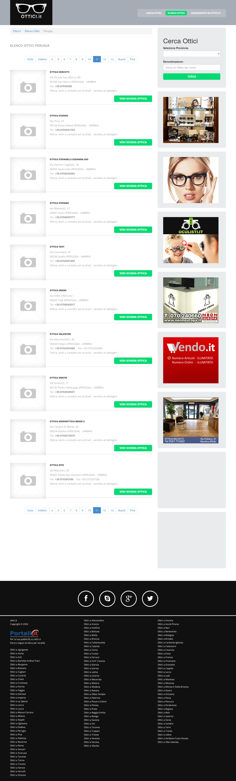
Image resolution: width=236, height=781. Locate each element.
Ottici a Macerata (93, 679)
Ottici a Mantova (166, 679)
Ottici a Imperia (18, 697)
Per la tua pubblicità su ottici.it (25, 639)
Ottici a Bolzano (18, 668)
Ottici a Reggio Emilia (94, 712)
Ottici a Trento (165, 731)
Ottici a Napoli (17, 719)
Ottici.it (17, 31)
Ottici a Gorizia (91, 664)
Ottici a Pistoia (91, 705)
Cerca (192, 76)
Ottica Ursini (58, 290)
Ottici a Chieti (17, 679)
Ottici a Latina (91, 672)
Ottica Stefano (59, 203)
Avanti (121, 59)
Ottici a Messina (166, 683)
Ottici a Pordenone (167, 705)
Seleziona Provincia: (176, 48)
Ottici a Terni (164, 727)
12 (104, 59)
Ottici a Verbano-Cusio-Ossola (173, 738)
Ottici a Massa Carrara (21, 712)
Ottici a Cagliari (18, 671)
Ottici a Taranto (18, 756)
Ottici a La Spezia (19, 701)
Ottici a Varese (17, 767)
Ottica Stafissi (59, 115)
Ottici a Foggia (17, 690)
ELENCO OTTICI (176, 13)
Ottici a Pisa (16, 734)
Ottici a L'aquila (165, 668)
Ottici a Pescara (166, 701)
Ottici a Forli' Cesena (94, 661)
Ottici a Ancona (165, 620)
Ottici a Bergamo (18, 664)
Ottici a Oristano (166, 694)
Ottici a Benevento (167, 631)
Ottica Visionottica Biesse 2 (67, 421)
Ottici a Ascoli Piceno (168, 624)
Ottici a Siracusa (18, 752)
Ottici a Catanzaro (167, 646)
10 (89, 59)
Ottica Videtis (58, 377)
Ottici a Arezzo (91, 624)
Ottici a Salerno (165, 716)
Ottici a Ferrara (91, 657)
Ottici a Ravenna (18, 741)
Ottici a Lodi (164, 675)
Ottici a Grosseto (166, 664)
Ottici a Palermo (92, 697)
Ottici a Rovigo (91, 716)
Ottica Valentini (60, 334)
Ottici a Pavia (164, 697)
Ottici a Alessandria (94, 620)
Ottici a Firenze (165, 657)
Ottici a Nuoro (165, 690)
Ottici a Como (91, 649)
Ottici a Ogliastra (18, 723)
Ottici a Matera (91, 683)
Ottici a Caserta (18, 675)
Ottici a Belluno (91, 631)
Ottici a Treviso (17, 764)
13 (112, 59)
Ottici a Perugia (18, 730)
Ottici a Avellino (92, 627)
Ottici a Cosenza (166, 649)
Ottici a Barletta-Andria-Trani (25, 660)
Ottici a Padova (17, 727)
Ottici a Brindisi (165, 638)
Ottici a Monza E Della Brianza (173, 686)
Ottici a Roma (17, 745)
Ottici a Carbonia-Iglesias (170, 642)
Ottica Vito (57, 465)
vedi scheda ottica (133, 98)
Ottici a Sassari (17, 749)
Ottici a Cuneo (91, 653)
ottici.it (13, 620)
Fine (132, 59)
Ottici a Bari (164, 627)
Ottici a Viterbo (91, 745)
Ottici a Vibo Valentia (168, 742)
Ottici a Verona (91, 742)
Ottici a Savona (91, 719)
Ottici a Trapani (92, 731)
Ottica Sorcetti (59, 72)
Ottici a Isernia (91, 668)
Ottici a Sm (89, 723)
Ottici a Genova (18, 693)
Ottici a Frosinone (167, 661)
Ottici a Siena (164, 719)
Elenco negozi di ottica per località (27, 642)
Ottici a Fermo (17, 686)
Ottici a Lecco (17, 705)
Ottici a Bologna (166, 635)
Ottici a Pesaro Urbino (95, 701)
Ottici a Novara (91, 690)
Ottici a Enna (164, 653)
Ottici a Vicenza (18, 775)
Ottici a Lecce (164, 672)
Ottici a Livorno (91, 675)
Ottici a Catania (92, 646)
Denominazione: (173, 61)
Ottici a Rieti (164, 712)
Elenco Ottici (32, 31)
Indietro (42, 59)
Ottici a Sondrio (165, 723)
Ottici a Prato (90, 708)
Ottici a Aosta (17, 653)
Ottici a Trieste (91, 734)
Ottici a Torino (17, 760)
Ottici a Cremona (18, 682)
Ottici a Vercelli (17, 771)
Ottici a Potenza (18, 738)
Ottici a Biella (90, 635)
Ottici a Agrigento (19, 649)
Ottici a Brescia (91, 638)
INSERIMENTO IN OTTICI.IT (206, 13)
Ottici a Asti (16, 657)
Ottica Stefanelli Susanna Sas (69, 159)
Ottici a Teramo (92, 727)
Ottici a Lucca (17, 708)
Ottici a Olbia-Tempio (94, 694)
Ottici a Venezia (92, 738)
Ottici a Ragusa (165, 708)
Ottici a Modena (92, 686)
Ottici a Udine (164, 734)
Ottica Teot (57, 246)
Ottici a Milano (17, 716)
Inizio (30, 59)
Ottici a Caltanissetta (94, 642)
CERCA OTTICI (154, 13)
